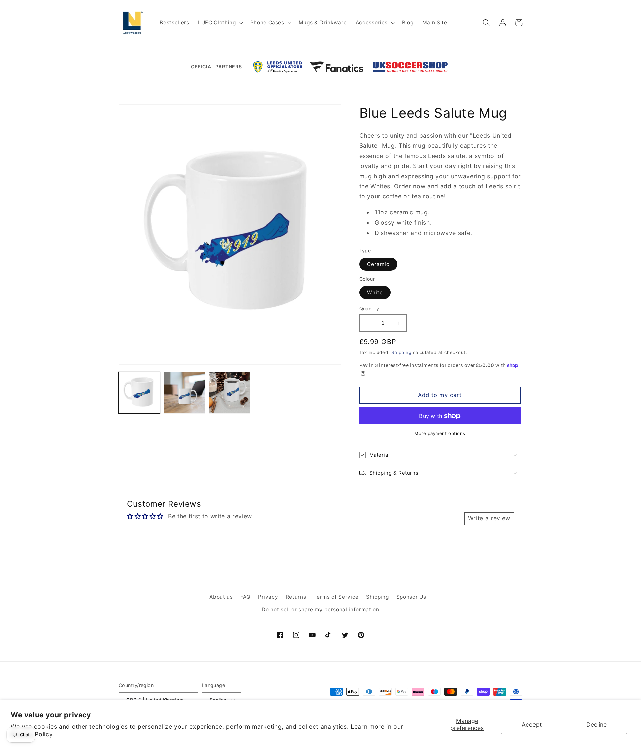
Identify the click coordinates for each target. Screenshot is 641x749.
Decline (596, 724)
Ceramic (378, 264)
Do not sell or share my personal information (320, 609)
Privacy (268, 597)
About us (221, 597)
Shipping (401, 352)
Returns (296, 597)
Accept (532, 724)
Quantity (369, 308)
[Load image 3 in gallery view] (229, 392)
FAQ (245, 597)
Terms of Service (336, 597)
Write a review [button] (489, 518)
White (375, 292)
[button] (220, 22)
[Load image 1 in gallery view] (139, 392)
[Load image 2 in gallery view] (184, 392)
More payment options (439, 433)
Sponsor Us (411, 597)
